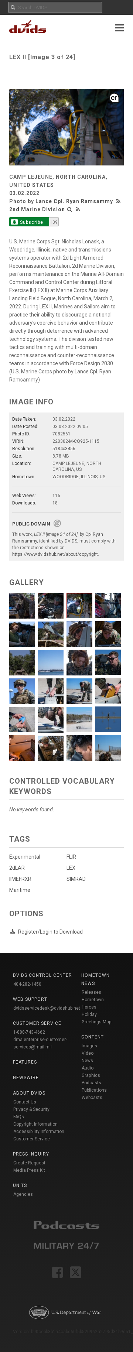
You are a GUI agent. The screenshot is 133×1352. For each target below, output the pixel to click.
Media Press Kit (29, 1170)
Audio (87, 1068)
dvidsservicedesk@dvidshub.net (46, 1008)
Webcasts (92, 1097)
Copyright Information (35, 1124)
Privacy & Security (31, 1109)
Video (87, 1053)
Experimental (24, 857)
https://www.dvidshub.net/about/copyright (55, 554)
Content (92, 1037)
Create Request (29, 1163)
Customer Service (31, 1139)
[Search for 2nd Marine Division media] (69, 209)
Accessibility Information (38, 1131)
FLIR (71, 857)
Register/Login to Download (50, 932)
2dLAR (17, 868)
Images (89, 1045)
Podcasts (91, 1082)
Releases (91, 992)
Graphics (91, 1075)
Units (20, 1185)
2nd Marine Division (37, 209)
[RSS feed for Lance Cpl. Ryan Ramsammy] (119, 201)
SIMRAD (76, 879)
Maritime (19, 890)
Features (25, 1062)
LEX (70, 868)
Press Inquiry (31, 1154)
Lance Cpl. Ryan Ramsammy (74, 201)
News (87, 1060)
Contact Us (24, 1102)
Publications (94, 1090)
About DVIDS (29, 1093)
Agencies (23, 1194)
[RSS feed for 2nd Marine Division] (78, 209)
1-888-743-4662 (29, 1032)
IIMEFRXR (20, 879)
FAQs (18, 1116)
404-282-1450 (27, 984)
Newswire (26, 1077)
